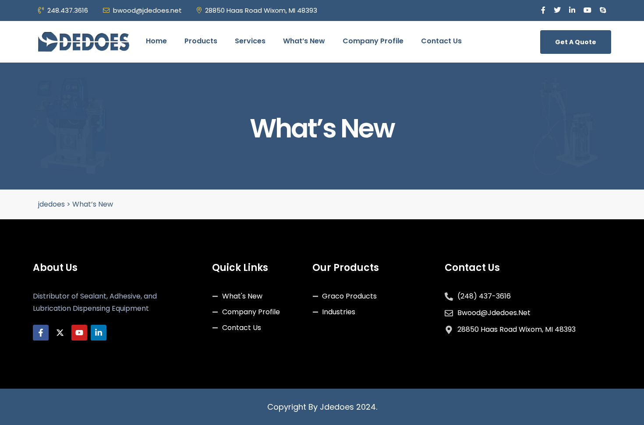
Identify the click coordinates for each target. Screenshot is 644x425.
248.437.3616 (67, 10)
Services (250, 41)
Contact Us (441, 41)
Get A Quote (575, 42)
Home (156, 41)
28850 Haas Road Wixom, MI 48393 (261, 10)
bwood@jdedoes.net (147, 10)
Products (200, 41)
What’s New (304, 41)
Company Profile (373, 41)
